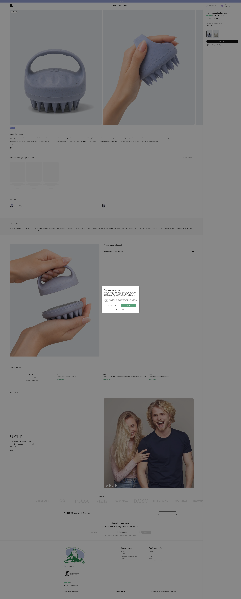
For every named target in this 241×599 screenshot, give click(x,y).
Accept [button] (129, 305)
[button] (120, 309)
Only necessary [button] (112, 305)
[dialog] (120, 299)
